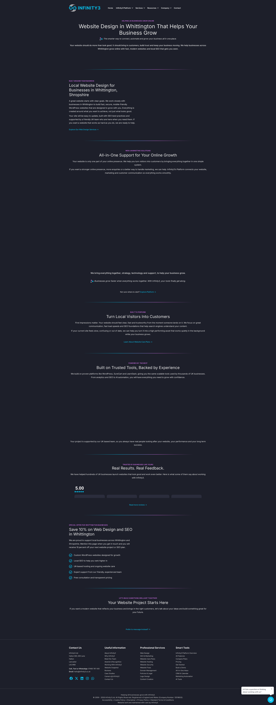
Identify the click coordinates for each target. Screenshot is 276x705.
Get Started (180, 665)
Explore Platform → (148, 292)
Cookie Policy (119, 700)
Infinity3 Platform (123, 8)
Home (110, 8)
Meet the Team (110, 659)
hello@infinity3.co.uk (82, 672)
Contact (177, 8)
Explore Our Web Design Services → (84, 129)
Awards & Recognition (113, 662)
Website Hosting (146, 662)
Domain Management (148, 670)
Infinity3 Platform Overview (186, 653)
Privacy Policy (143, 700)
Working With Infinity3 (113, 665)
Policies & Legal (146, 673)
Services (139, 8)
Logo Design (145, 676)
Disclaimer (131, 700)
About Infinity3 (110, 653)
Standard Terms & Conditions (162, 700)
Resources (151, 8)
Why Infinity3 (110, 656)
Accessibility (107, 700)
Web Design (144, 653)
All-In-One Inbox (182, 670)
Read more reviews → (138, 505)
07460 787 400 (94, 669)
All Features (180, 656)
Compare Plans (181, 659)
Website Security (146, 665)
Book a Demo (181, 668)
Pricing (178, 662)
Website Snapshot (111, 668)
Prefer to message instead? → (138, 629)
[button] (132, 8)
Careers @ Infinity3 (112, 676)
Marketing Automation (184, 676)
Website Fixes (145, 668)
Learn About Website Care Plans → (138, 342)
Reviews (108, 670)
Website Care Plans (147, 659)
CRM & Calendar (182, 673)
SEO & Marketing (146, 656)
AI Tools (179, 679)
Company (165, 8)
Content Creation (146, 679)
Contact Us (109, 679)
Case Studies (110, 673)
